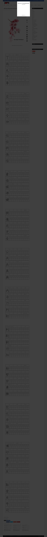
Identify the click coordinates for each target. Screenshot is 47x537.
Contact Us (23, 15)
